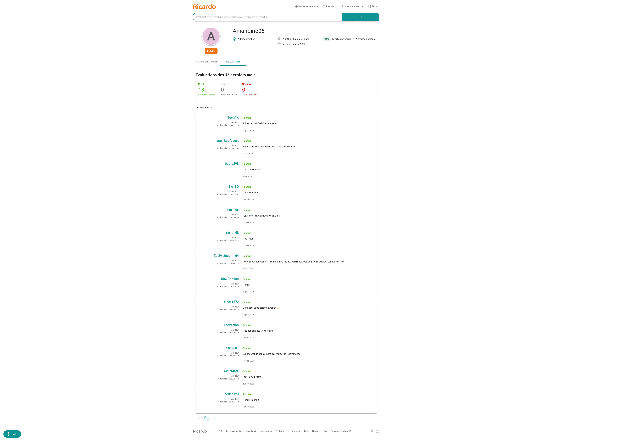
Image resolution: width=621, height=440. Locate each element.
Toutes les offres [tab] (206, 61)
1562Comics (229, 279)
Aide (306, 431)
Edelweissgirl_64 (226, 256)
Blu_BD (234, 187)
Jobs (324, 431)
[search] (360, 17)
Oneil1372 (231, 302)
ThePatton (231, 325)
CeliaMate (231, 371)
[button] (307, 6)
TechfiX (233, 117)
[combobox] (267, 17)
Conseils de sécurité (341, 431)
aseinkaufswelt (227, 141)
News (315, 431)
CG (220, 431)
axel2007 (232, 348)
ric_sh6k (232, 233)
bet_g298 (232, 164)
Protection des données (288, 431)
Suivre (211, 51)
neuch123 (231, 394)
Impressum (266, 431)
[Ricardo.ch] (204, 6)
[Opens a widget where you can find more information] (12, 434)
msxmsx (232, 210)
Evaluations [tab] (233, 61)
